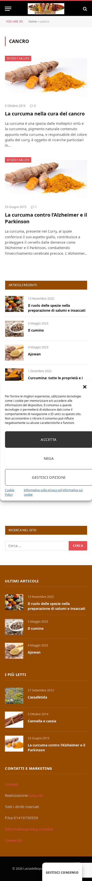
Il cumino (36, 330)
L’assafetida (37, 697)
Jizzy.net (36, 795)
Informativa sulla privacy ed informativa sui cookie (53, 492)
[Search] (84, 8)
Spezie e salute (18, 58)
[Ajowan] (14, 353)
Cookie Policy (9, 492)
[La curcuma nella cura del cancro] (46, 77)
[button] (84, 386)
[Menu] (8, 8)
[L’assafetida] (14, 696)
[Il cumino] (14, 329)
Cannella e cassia (42, 721)
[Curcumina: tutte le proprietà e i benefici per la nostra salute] (14, 376)
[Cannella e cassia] (14, 719)
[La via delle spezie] (46, 9)
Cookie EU (13, 840)
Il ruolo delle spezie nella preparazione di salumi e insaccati (56, 308)
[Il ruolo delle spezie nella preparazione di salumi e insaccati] (14, 304)
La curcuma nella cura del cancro (45, 113)
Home (32, 21)
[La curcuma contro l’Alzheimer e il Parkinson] (46, 179)
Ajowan (34, 354)
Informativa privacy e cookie (29, 828)
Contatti (11, 784)
